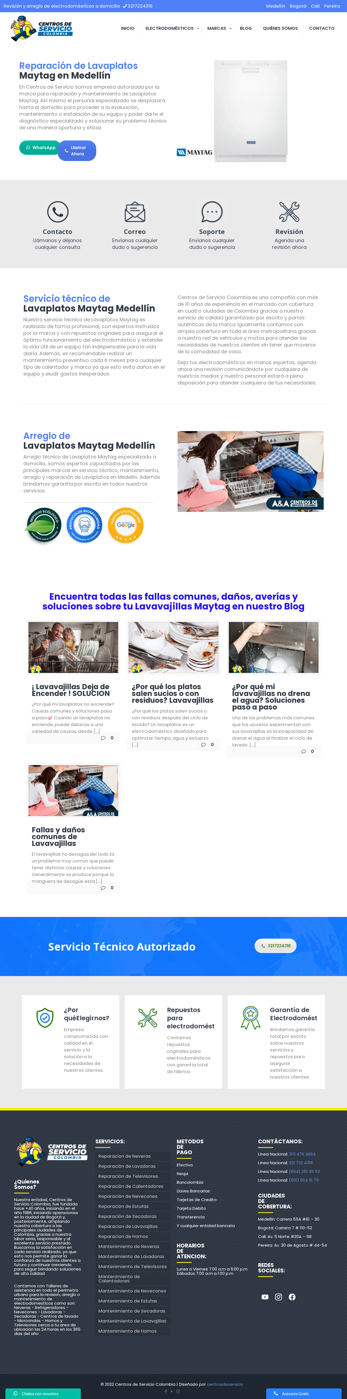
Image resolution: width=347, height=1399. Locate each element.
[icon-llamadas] (58, 212)
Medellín (275, 6)
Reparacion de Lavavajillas (128, 1226)
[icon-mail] (135, 212)
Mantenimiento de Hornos (127, 1331)
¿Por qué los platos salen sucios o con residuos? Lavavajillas (173, 693)
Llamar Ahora (78, 151)
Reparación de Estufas (123, 1206)
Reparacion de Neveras (124, 1156)
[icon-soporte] (212, 212)
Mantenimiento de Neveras (128, 1246)
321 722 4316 (301, 1163)
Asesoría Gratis (295, 1394)
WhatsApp (44, 147)
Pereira (332, 6)
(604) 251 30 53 (304, 1171)
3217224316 (140, 6)
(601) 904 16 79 (304, 1180)
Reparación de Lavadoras (127, 1166)
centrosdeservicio (225, 1384)
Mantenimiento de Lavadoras (131, 1256)
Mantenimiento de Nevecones (132, 1291)
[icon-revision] (289, 212)
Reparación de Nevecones (128, 1196)
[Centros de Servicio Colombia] (41, 28)
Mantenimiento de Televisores (132, 1266)
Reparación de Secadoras (127, 1216)
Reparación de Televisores (128, 1176)
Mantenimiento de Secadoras (131, 1311)
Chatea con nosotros (40, 1394)
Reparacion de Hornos (123, 1236)
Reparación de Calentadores (130, 1186)
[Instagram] (278, 1297)
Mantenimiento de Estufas (127, 1301)
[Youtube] (265, 1297)
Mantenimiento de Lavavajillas (132, 1321)
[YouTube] (172, 1391)
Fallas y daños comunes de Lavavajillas (58, 836)
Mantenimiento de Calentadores (119, 1278)
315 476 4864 (302, 1154)
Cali (315, 6)
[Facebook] (292, 1297)
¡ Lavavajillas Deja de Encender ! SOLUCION (71, 690)
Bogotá (298, 6)
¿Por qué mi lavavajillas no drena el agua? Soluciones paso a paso (271, 697)
